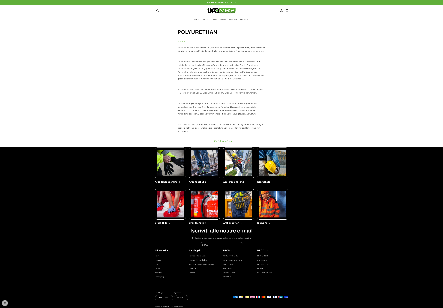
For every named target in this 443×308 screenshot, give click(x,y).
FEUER (260, 268)
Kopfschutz (263, 182)
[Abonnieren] (240, 245)
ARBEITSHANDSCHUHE (233, 260)
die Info (158, 268)
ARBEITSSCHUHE (230, 256)
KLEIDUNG (227, 268)
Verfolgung (159, 277)
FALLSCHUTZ (262, 264)
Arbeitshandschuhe (166, 182)
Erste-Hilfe (161, 223)
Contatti (192, 268)
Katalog (158, 260)
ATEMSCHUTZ (263, 260)
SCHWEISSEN (229, 273)
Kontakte (158, 273)
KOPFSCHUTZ (229, 264)
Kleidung (262, 223)
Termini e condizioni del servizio (201, 264)
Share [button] (182, 41)
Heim (157, 256)
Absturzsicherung (233, 182)
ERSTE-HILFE (262, 256)
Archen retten (231, 223)
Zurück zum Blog (223, 141)
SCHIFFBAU (228, 277)
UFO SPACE (165, 306)
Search (192, 273)
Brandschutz (196, 223)
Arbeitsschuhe (197, 182)
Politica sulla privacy (197, 256)
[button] (157, 10)
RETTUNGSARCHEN (265, 273)
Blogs (157, 264)
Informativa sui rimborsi (198, 260)
